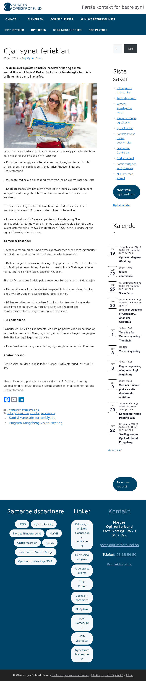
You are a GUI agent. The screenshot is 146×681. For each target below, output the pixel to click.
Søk (130, 48)
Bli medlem (35, 19)
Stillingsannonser (67, 29)
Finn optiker (14, 29)
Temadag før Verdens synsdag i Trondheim (130, 336)
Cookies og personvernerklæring (70, 675)
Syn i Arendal (125, 128)
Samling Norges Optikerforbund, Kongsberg (129, 438)
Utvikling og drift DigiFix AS (107, 675)
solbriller (35, 413)
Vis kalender (115, 450)
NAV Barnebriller (82, 623)
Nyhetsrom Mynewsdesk (82, 654)
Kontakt (119, 511)
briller (10, 413)
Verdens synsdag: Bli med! (124, 108)
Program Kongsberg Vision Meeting (36, 423)
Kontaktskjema (119, 564)
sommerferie (48, 413)
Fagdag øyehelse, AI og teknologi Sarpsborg (130, 370)
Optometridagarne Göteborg (130, 259)
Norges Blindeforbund (27, 533)
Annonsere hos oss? (123, 484)
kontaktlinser (22, 413)
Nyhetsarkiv (14, 409)
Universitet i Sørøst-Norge (36, 552)
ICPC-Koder (82, 584)
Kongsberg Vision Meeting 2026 (130, 416)
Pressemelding (30, 409)
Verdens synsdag (129, 351)
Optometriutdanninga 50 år (35, 561)
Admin (129, 675)
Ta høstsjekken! (126, 98)
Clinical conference (126, 274)
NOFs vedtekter (82, 638)
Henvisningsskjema (82, 557)
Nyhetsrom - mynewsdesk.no (127, 192)
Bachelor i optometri (81, 597)
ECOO (22, 524)
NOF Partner (98, 29)
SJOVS (50, 542)
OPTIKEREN (38, 29)
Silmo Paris (126, 293)
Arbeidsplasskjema (82, 570)
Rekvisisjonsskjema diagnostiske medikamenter (82, 534)
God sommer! (125, 158)
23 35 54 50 (126, 554)
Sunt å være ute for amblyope (32, 418)
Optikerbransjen (27, 542)
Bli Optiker (82, 609)
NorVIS (53, 533)
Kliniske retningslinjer (97, 19)
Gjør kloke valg (43, 524)
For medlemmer (62, 19)
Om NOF (10, 19)
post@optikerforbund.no (119, 545)
